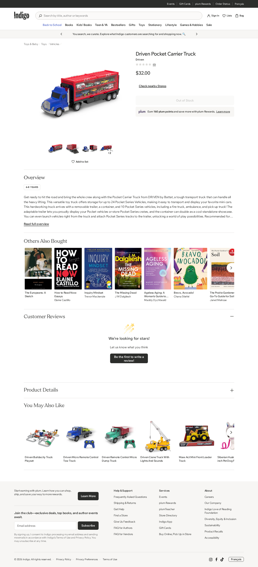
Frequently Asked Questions (130, 497)
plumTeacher (167, 509)
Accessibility (212, 537)
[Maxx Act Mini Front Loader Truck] (197, 433)
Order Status (223, 3)
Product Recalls (214, 531)
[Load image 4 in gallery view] (107, 148)
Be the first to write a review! (129, 358)
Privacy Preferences (87, 559)
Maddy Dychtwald (155, 300)
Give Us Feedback (124, 521)
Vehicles (54, 44)
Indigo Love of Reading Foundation (218, 510)
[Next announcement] (196, 34)
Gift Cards (184, 3)
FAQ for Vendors (123, 534)
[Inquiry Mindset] (98, 268)
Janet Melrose (218, 300)
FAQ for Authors (123, 528)
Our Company (213, 503)
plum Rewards (203, 3)
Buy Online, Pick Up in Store (175, 534)
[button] (52, 26)
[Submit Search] (40, 16)
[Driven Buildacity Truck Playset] (43, 433)
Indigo (26, 559)
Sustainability (212, 525)
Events (171, 3)
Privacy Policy (63, 559)
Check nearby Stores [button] (152, 86)
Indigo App (165, 521)
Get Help (119, 509)
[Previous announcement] (61, 34)
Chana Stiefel (181, 296)
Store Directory (168, 515)
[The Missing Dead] (128, 268)
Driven (140, 59)
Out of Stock (185, 100)
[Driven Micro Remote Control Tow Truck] (81, 433)
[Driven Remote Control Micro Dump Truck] (120, 433)
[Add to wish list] (48, 285)
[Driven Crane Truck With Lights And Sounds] (158, 433)
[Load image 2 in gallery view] (72, 148)
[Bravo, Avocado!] (190, 268)
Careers (209, 497)
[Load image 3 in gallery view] (89, 148)
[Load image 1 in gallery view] (55, 148)
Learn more (223, 111)
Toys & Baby (31, 44)
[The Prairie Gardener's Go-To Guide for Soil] (223, 268)
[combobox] (121, 16)
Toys (44, 44)
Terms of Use (110, 559)
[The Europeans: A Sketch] (38, 268)
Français (239, 3)
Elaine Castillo (62, 300)
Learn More (88, 496)
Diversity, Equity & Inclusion (220, 519)
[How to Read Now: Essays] (68, 268)
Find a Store (121, 515)
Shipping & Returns (125, 503)
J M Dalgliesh (123, 296)
